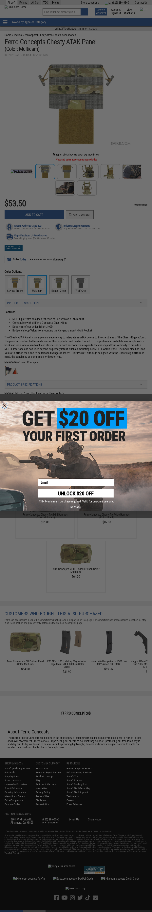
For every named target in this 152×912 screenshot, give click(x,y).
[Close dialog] (4, 406)
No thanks (76, 507)
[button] (76, 496)
